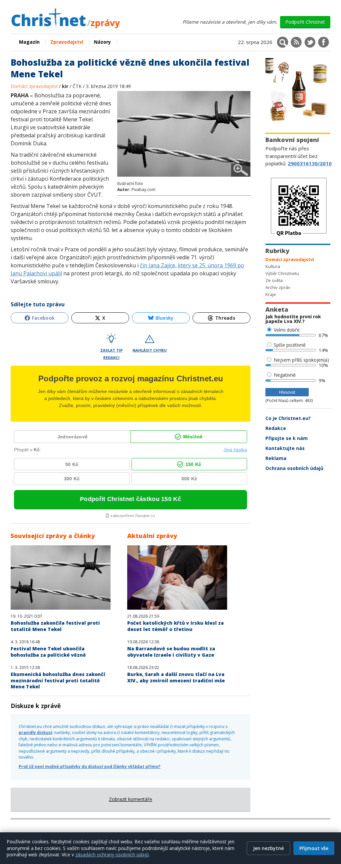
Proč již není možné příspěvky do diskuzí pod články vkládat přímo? (90, 766)
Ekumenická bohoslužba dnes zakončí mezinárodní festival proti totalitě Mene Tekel (58, 680)
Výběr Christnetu (282, 273)
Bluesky (165, 318)
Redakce (275, 428)
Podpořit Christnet (305, 22)
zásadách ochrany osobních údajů (112, 854)
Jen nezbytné (268, 848)
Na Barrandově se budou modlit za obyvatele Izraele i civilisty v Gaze (171, 651)
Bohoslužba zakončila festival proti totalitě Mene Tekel (55, 626)
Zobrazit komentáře (130, 799)
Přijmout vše (313, 848)
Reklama (275, 458)
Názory (102, 42)
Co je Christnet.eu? (288, 418)
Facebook (43, 318)
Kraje (270, 294)
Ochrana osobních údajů (294, 468)
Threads (225, 318)
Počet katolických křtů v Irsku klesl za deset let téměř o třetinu (175, 626)
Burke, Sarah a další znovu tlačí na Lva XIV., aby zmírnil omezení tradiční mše (176, 677)
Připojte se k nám (286, 438)
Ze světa (274, 280)
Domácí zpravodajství (35, 86)
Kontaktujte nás (285, 448)
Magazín (29, 42)
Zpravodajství (66, 42)
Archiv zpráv (277, 287)
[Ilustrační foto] (183, 177)
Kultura (272, 266)
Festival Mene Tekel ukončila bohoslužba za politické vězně (48, 651)
